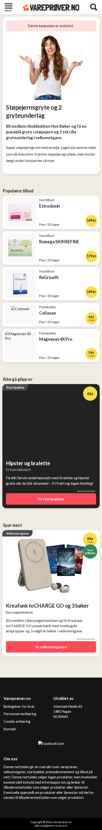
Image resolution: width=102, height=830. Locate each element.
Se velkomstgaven (51, 646)
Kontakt (10, 729)
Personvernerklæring (20, 714)
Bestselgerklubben (19, 612)
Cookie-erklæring (17, 721)
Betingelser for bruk (19, 706)
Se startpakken (51, 499)
